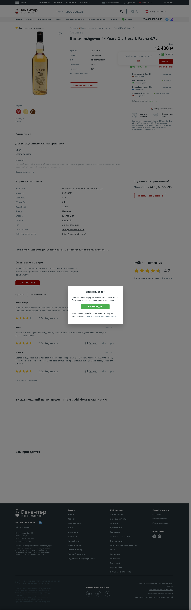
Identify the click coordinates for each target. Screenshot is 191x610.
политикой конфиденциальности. (101, 316)
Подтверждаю (95, 306)
